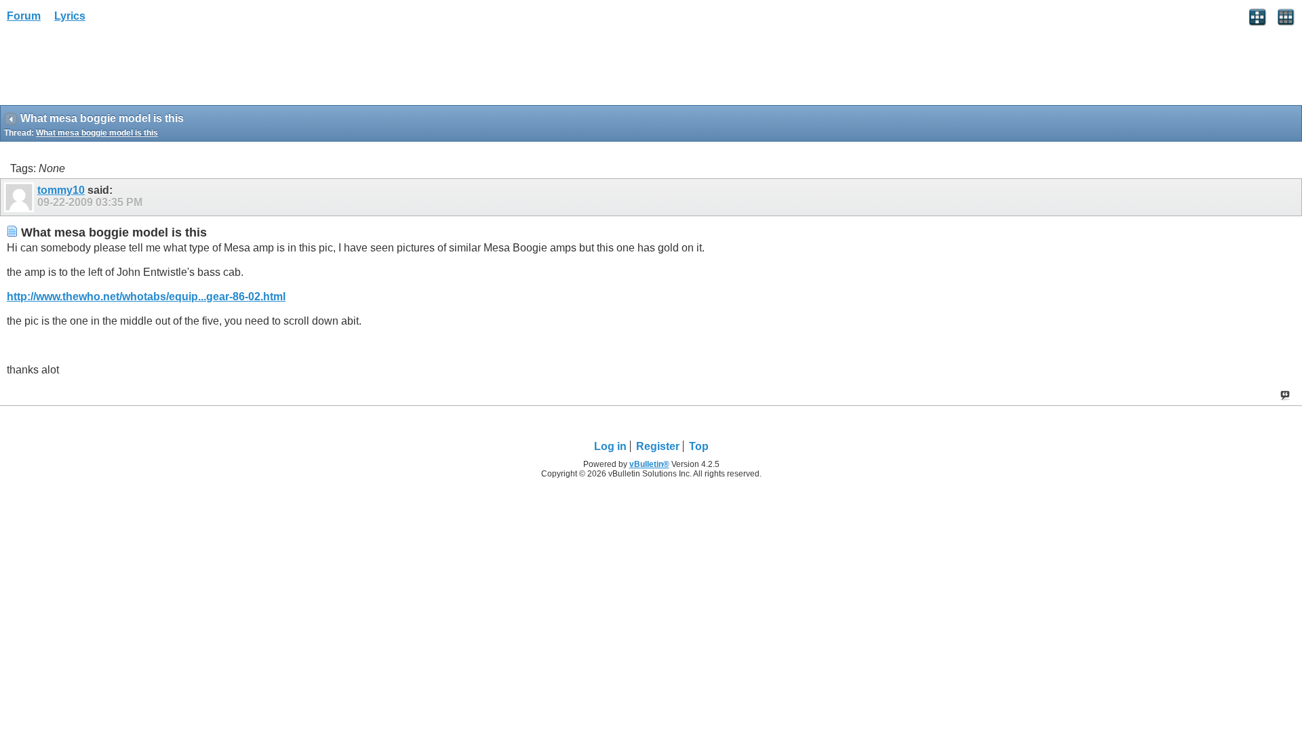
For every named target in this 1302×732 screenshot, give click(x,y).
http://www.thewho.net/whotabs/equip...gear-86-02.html (146, 296)
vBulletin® (649, 464)
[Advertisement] (108, 68)
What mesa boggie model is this (97, 133)
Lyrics (69, 16)
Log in (610, 446)
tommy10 (61, 190)
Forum (24, 16)
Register (657, 446)
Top (699, 446)
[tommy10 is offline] (20, 197)
